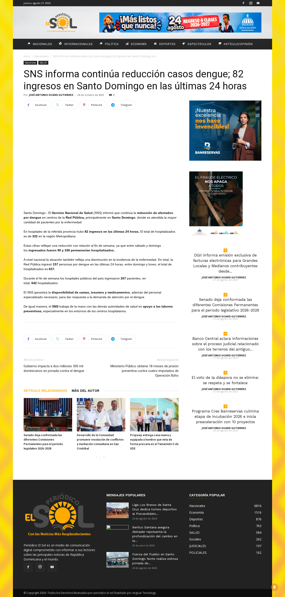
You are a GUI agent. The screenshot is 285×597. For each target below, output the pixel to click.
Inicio (27, 56)
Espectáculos (199, 44)
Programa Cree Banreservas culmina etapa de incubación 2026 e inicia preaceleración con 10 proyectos (225, 416)
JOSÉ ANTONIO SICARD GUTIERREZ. (51, 94)
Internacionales (78, 44)
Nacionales (42, 44)
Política (112, 44)
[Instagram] (250, 3)
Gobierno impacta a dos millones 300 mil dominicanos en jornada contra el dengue (54, 368)
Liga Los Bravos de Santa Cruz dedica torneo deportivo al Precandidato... (154, 509)
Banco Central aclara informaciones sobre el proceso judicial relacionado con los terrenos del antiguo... (225, 343)
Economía (139, 44)
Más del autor (85, 391)
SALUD (43, 62)
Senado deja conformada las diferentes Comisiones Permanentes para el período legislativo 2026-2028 (225, 304)
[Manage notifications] (274, 587)
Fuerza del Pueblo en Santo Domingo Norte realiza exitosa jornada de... (155, 558)
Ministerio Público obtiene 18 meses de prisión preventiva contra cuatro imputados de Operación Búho (144, 370)
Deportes (167, 44)
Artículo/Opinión (238, 44)
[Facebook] (243, 3)
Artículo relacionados (45, 391)
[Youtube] (258, 3)
